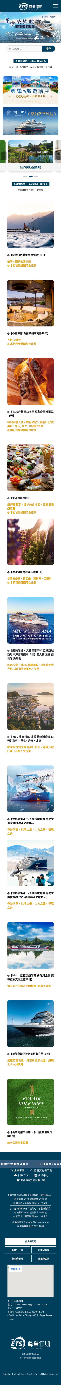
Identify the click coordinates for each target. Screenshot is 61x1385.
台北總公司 (30, 1241)
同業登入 (23, 1175)
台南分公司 (17, 1258)
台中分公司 (43, 1249)
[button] (4, 27)
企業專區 (19, 1170)
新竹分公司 (17, 1249)
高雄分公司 (43, 1258)
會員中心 (43, 1175)
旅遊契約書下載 (43, 1170)
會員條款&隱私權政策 (33, 1180)
